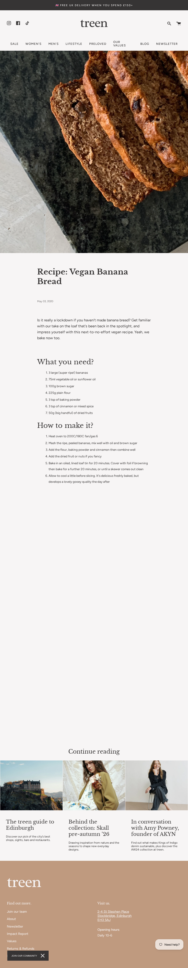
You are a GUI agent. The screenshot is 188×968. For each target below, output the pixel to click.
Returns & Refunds (20, 949)
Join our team (17, 911)
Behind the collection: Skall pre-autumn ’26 (89, 828)
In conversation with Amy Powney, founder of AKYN (155, 828)
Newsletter (15, 926)
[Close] (42, 955)
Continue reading (94, 751)
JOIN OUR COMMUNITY (24, 956)
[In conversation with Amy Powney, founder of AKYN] (156, 785)
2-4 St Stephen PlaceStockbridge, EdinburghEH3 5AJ (114, 915)
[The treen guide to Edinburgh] (31, 785)
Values (12, 941)
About (11, 919)
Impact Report (17, 934)
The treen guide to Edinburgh (30, 825)
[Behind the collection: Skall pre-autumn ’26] (94, 785)
